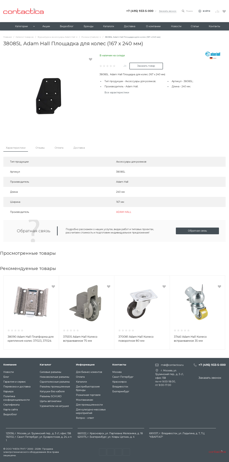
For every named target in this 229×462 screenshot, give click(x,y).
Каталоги (81, 381)
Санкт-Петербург (122, 376)
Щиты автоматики (50, 401)
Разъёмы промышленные (55, 386)
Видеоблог (10, 414)
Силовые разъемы (50, 372)
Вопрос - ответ (85, 417)
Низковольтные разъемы (54, 376)
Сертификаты (11, 404)
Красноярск (119, 381)
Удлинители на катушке (54, 406)
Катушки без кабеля (52, 391)
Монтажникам (84, 399)
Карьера (8, 391)
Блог (6, 376)
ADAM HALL (123, 211)
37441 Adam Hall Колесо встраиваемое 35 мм (190, 338)
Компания (9, 364)
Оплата (59, 147)
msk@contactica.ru (172, 364)
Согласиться (14, 455)
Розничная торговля (88, 394)
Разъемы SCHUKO (51, 396)
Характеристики (15, 147)
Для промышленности (89, 404)
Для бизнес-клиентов (89, 372)
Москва (117, 372)
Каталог (45, 364)
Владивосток (120, 386)
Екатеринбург (120, 391)
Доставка (79, 147)
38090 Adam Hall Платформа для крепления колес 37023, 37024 (31, 338)
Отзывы (40, 147)
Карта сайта (10, 409)
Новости (8, 372)
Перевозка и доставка (17, 386)
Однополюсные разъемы (55, 381)
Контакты (119, 364)
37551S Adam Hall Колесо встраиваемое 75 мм (80, 338)
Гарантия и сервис (14, 381)
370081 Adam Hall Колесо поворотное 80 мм (136, 338)
